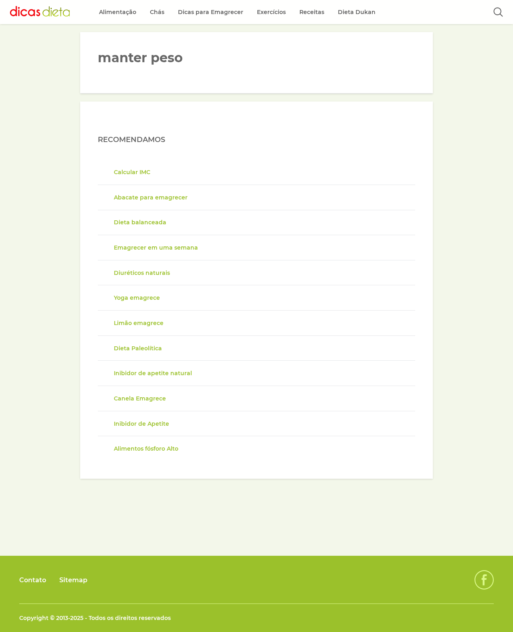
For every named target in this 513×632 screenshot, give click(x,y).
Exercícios (271, 12)
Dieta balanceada (140, 222)
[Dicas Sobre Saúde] (40, 12)
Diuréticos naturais (142, 272)
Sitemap (73, 580)
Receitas (311, 12)
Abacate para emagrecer (151, 197)
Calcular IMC (132, 172)
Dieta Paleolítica (138, 348)
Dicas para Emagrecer (210, 12)
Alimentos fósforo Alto (146, 448)
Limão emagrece (139, 323)
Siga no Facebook (484, 579)
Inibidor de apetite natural (153, 373)
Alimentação (117, 12)
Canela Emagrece (140, 398)
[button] (498, 12)
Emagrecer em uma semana (156, 247)
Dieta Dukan (357, 12)
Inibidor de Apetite (141, 423)
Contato (32, 580)
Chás (157, 12)
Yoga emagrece (137, 297)
